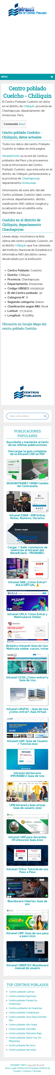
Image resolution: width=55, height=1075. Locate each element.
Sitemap (37, 1071)
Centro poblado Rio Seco (22, 1045)
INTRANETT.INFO (18, 1065)
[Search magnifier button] (45, 416)
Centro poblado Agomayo (22, 996)
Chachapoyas (31, 178)
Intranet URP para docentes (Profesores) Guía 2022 (27, 838)
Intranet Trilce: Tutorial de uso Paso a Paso (27, 871)
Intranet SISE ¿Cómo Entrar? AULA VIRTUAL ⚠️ (27, 583)
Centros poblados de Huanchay (25, 1008)
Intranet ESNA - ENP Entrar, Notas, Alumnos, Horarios (27, 517)
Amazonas (29, 183)
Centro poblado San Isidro (22, 1049)
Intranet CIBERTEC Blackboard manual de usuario (27, 967)
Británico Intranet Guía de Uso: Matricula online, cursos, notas (27, 647)
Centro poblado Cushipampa (24, 1012)
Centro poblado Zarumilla (22, 1029)
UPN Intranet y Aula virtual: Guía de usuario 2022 (27, 806)
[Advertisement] (27, 46)
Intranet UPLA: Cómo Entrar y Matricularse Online (27, 616)
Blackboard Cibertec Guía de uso (27, 903)
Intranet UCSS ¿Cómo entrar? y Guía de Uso (27, 679)
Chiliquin (29, 106)
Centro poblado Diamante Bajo (25, 1033)
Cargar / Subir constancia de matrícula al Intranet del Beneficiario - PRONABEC (27, 550)
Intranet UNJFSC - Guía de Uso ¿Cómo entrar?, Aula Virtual (27, 710)
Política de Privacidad (28, 1068)
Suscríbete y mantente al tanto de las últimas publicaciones (27, 443)
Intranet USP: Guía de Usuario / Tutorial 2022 (27, 742)
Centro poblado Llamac (21, 991)
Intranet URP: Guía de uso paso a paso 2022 (27, 935)
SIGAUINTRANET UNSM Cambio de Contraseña (27, 485)
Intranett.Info (11, 156)
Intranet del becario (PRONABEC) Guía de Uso (27, 774)
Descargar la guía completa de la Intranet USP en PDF (27, 453)
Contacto (27, 1071)
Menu (4, 76)
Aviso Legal (11, 1068)
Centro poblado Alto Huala (23, 1024)
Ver (22, 124)
